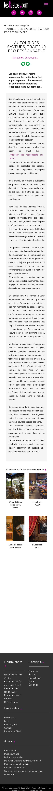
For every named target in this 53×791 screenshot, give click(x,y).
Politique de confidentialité (17, 764)
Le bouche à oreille (13, 757)
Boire (31, 681)
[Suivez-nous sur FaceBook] (13, 12)
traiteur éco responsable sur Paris (26, 156)
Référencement (11, 702)
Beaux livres (34, 678)
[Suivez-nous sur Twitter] (22, 12)
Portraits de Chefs (12, 731)
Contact (7, 728)
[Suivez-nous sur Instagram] (30, 12)
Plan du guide (10, 724)
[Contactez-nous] (39, 12)
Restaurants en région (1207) (11, 690)
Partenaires (9, 717)
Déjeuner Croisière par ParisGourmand (22, 760)
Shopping (33, 671)
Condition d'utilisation (14, 767)
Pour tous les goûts (19, 25)
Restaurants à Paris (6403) (13, 676)
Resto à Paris (10, 750)
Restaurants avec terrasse (12, 697)
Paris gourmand (11, 753)
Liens (6, 721)
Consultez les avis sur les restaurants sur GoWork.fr (23, 773)
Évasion (32, 674)
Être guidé (33, 684)
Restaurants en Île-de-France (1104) (13, 683)
